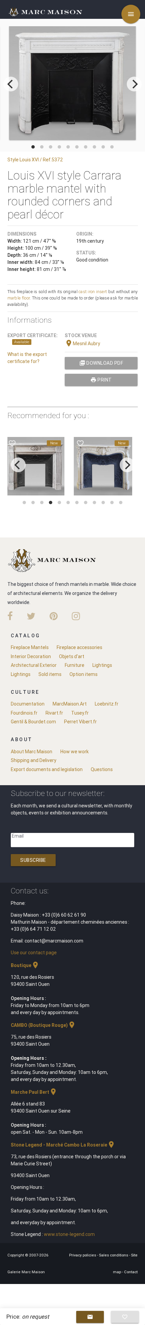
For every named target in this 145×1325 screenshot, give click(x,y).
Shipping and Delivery (33, 760)
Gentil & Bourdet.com (33, 722)
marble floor (18, 297)
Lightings (102, 665)
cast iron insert (93, 291)
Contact (131, 1272)
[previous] (10, 84)
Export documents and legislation (47, 769)
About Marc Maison (31, 752)
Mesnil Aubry (82, 343)
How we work (74, 752)
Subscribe (33, 860)
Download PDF (101, 363)
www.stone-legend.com (69, 1234)
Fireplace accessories (79, 647)
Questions (102, 769)
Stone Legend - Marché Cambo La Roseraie (63, 1145)
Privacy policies (83, 1255)
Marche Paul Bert (34, 1092)
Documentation (28, 704)
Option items (83, 674)
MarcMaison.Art (70, 704)
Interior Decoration (31, 656)
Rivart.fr (54, 713)
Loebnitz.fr (106, 704)
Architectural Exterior (34, 665)
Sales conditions (114, 1255)
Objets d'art (71, 656)
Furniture (74, 665)
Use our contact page (34, 953)
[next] (134, 84)
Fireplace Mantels (30, 647)
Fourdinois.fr (24, 713)
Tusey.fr (80, 713)
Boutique (25, 965)
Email (18, 836)
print (101, 380)
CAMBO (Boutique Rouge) (43, 1025)
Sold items (49, 674)
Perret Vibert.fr (80, 722)
